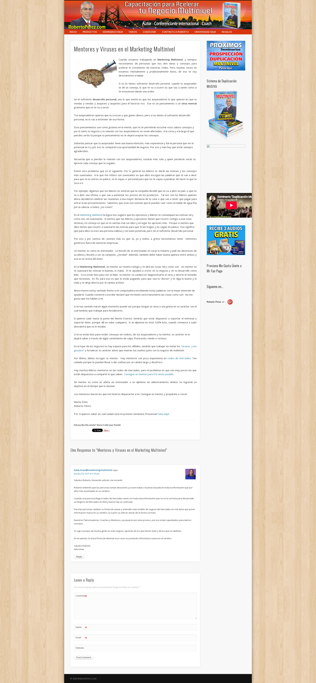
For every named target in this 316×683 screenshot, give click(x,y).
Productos (90, 31)
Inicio (73, 31)
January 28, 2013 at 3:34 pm (87, 473)
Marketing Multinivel (91, 214)
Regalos (227, 31)
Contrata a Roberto (175, 31)
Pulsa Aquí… (164, 414)
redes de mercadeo (179, 358)
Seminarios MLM (113, 31)
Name (81, 627)
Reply (79, 556)
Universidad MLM (205, 31)
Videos (133, 31)
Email (81, 637)
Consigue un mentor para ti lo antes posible (148, 374)
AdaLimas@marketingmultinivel (93, 470)
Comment (81, 596)
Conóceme (149, 31)
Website (80, 647)
